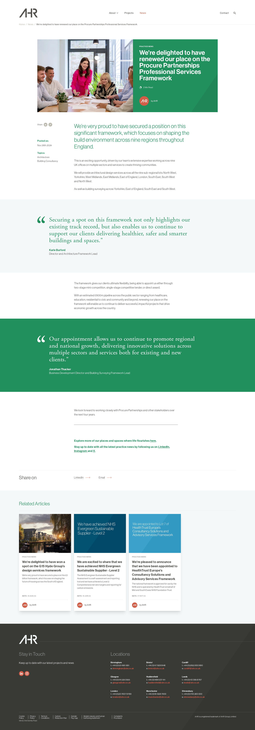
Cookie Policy (22, 717)
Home (22, 24)
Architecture (43, 157)
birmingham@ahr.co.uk (123, 668)
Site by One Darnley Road (28, 721)
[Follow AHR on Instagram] (27, 673)
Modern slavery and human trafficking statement (94, 717)
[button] (113, 13)
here (153, 440)
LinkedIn (163, 447)
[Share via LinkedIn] (45, 124)
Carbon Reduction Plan (61, 717)
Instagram (81, 451)
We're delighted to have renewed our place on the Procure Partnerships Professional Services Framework (86, 24)
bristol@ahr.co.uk (156, 668)
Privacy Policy (33, 717)
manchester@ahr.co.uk (159, 697)
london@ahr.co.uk (121, 697)
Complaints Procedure (118, 717)
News (143, 13)
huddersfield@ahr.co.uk (159, 683)
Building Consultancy (47, 161)
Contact (224, 13)
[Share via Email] (50, 124)
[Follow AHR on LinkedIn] (21, 673)
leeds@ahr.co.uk (191, 683)
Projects (128, 13)
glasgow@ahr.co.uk (122, 683)
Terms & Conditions (45, 717)
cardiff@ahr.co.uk (192, 668)
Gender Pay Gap (74, 717)
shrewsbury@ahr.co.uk (194, 697)
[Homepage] (31, 13)
